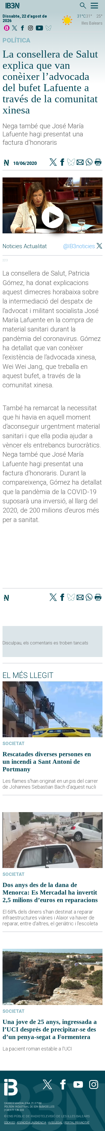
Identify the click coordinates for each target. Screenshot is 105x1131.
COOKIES (9, 1122)
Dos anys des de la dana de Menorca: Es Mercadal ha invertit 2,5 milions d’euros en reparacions (50, 892)
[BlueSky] (49, 28)
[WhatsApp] (89, 162)
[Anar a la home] (7, 28)
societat (14, 743)
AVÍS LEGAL (55, 1122)
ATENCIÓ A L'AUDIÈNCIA (31, 1122)
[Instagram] (30, 28)
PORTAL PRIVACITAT (76, 1122)
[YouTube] (39, 28)
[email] (80, 162)
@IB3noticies (79, 246)
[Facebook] (22, 28)
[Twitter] (53, 162)
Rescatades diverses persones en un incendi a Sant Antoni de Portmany (47, 761)
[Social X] (14, 28)
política (16, 40)
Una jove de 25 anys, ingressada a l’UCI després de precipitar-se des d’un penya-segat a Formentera (50, 1029)
